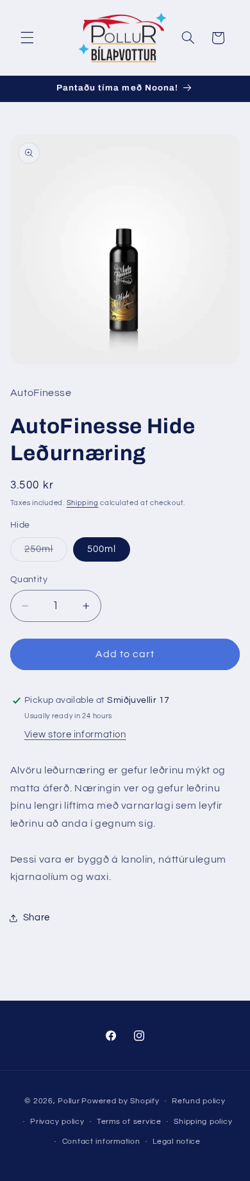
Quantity (28, 579)
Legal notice (177, 1141)
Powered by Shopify (120, 1101)
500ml (101, 549)
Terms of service (129, 1121)
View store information (75, 734)
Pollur (68, 1101)
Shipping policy (203, 1121)
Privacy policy (57, 1121)
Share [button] (36, 917)
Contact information (101, 1141)
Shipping (83, 502)
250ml (45, 553)
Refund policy (199, 1101)
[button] (27, 38)
